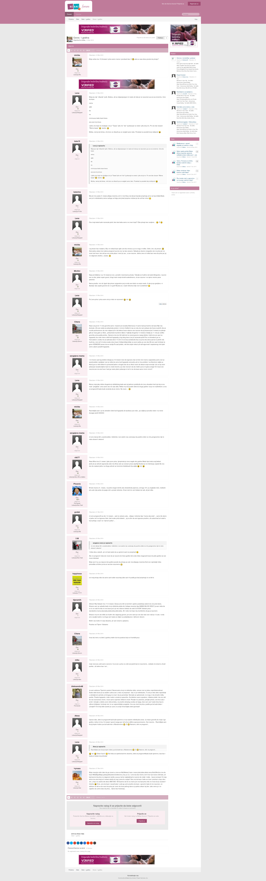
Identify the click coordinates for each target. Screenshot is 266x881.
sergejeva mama (77, 355)
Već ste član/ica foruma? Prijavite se (173, 4)
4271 (77, 499)
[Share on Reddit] (88, 843)
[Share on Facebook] (68, 843)
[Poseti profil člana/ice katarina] (77, 199)
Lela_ (160, 304)
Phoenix (77, 483)
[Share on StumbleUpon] (91, 843)
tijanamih (77, 599)
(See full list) (183, 188)
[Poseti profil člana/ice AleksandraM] (77, 693)
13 (78, 71)
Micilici (77, 271)
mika (77, 660)
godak (77, 512)
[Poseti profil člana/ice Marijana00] (173, 59)
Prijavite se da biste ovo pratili (146, 38)
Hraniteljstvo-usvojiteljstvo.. (185, 92)
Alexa (77, 715)
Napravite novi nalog (93, 823)
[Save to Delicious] (84, 843)
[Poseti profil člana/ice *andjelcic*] (173, 108)
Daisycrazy (185, 77)
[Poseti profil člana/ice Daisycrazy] (173, 76)
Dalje (88, 50)
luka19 (77, 141)
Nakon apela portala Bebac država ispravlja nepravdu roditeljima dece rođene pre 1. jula (187, 153)
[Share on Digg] (81, 843)
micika (83, 40)
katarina (77, 192)
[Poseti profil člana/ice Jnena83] (173, 93)
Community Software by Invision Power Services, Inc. (133, 878)
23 (78, 287)
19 (78, 109)
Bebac (184, 147)
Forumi (69, 14)
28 (78, 337)
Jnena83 (185, 94)
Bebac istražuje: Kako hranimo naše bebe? (183, 171)
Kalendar (78, 14)
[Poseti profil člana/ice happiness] (77, 580)
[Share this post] (166, 55)
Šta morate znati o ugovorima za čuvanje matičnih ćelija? (185, 179)
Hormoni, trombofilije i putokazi (186, 58)
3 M (77, 538)
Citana (77, 321)
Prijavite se (142, 821)
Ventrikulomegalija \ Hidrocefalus (186, 122)
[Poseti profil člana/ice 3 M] (77, 545)
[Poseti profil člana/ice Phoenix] (77, 491)
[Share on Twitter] (71, 843)
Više (196, 19)
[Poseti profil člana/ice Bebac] (173, 144)
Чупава (77, 768)
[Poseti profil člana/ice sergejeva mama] (77, 363)
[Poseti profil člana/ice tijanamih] (77, 607)
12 (78, 528)
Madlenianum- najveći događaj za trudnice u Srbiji (185, 144)
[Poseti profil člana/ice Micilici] (77, 278)
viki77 (77, 457)
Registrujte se (194, 4)
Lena (77, 93)
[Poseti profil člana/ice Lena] (77, 100)
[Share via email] (94, 843)
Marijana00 (185, 60)
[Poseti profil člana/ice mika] (77, 667)
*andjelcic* (185, 109)
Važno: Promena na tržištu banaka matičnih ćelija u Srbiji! (185, 163)
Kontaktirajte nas (133, 875)
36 (78, 473)
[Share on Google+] (74, 843)
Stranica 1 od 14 (100, 50)
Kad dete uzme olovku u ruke (185, 107)
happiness (77, 573)
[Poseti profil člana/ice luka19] (77, 148)
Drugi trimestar (181, 75)
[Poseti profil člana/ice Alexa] (77, 722)
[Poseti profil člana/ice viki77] (77, 464)
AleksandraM (77, 686)
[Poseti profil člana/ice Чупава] (77, 775)
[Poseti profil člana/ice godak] (77, 519)
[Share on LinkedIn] (78, 843)
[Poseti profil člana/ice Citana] (77, 328)
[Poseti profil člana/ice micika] (69, 39)
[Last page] (93, 50)
